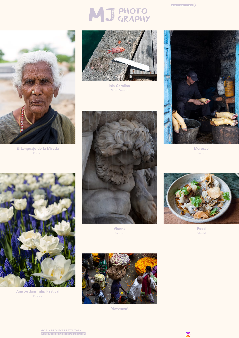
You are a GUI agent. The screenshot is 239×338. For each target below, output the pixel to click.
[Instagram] (188, 334)
